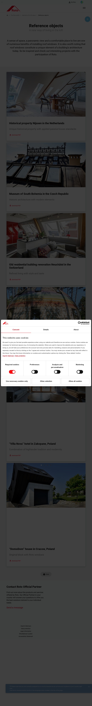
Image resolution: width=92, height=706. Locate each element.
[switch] (35, 372)
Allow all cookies (75, 381)
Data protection (20, 356)
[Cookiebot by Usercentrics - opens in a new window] (79, 323)
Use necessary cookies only (17, 381)
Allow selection (46, 381)
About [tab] (76, 330)
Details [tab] (46, 330)
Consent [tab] (16, 330)
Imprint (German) (8, 356)
